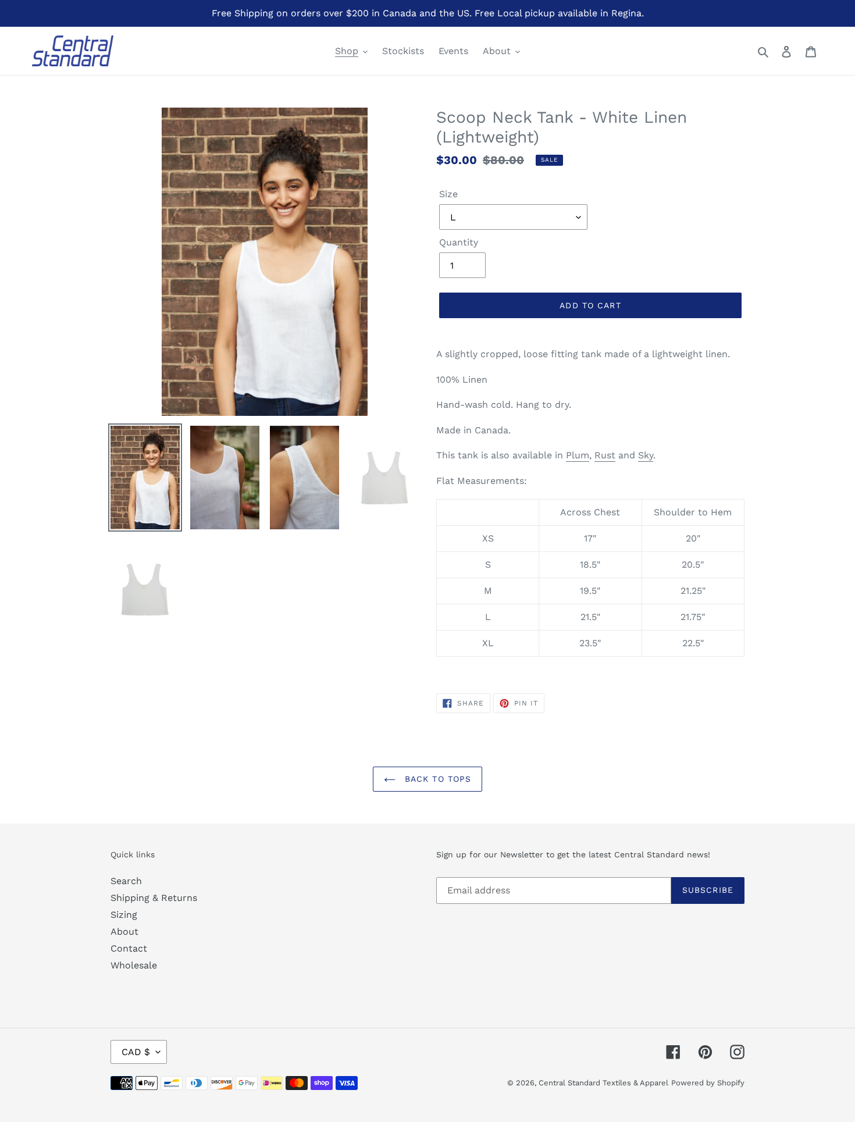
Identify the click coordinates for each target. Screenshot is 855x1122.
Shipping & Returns (154, 897)
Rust (604, 455)
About (124, 931)
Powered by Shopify (707, 1082)
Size (448, 194)
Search (126, 880)
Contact (129, 948)
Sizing (124, 914)
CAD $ (136, 1051)
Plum (577, 455)
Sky (645, 455)
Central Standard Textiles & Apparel (603, 1082)
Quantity (458, 242)
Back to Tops (436, 778)
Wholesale (134, 965)
